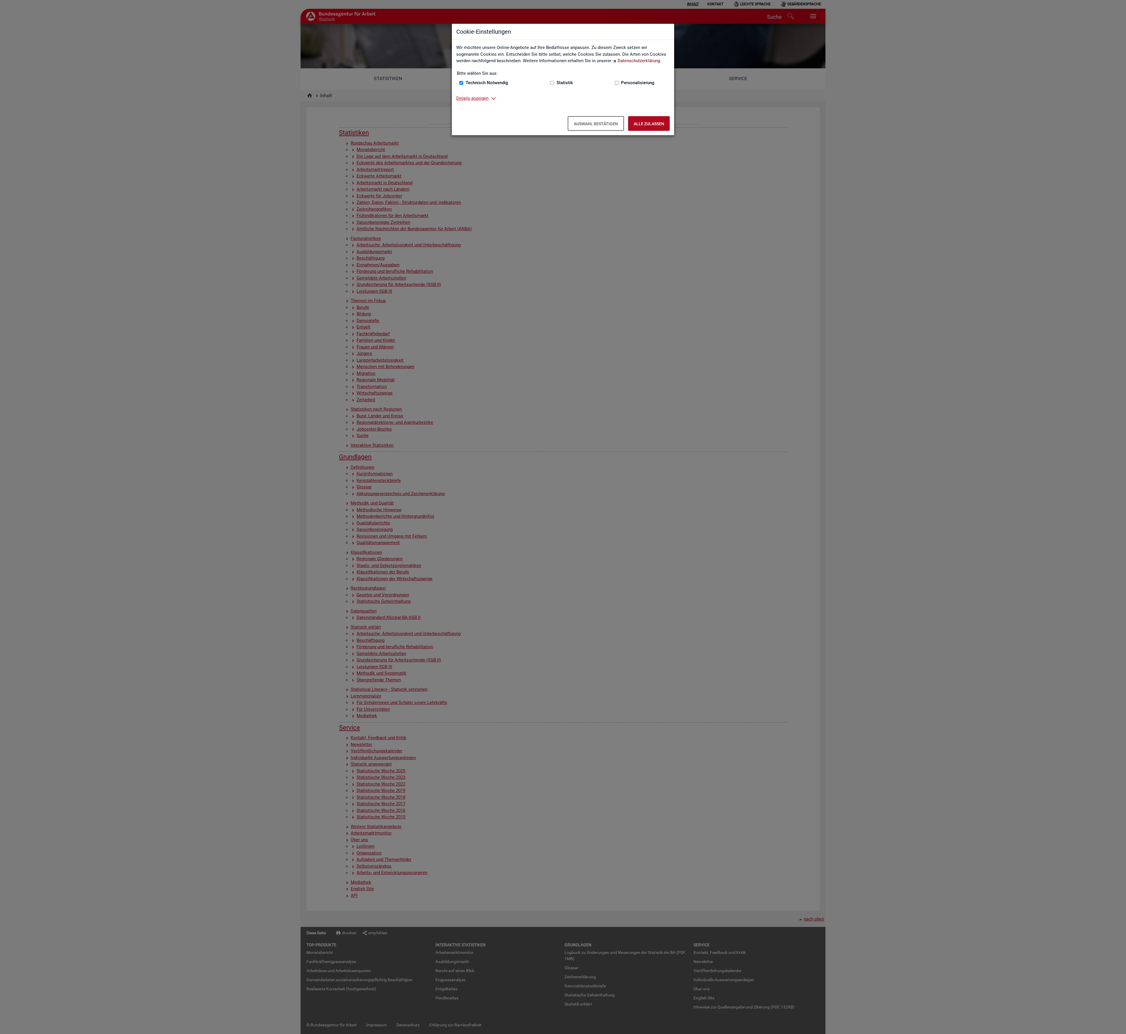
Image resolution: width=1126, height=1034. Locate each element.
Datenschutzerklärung (639, 60)
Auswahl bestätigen (596, 123)
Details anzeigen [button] (472, 98)
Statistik (565, 82)
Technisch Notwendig (487, 82)
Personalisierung (637, 82)
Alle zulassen (649, 123)
